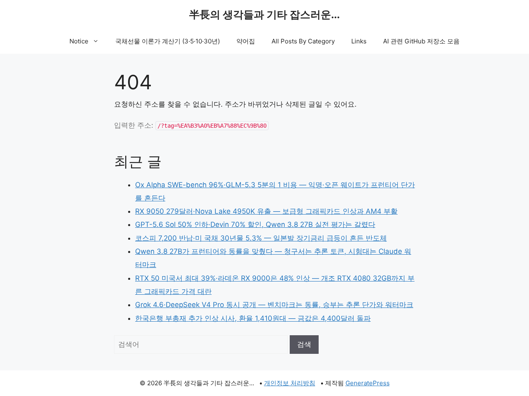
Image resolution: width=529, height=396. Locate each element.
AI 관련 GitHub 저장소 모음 (421, 41)
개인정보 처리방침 (289, 383)
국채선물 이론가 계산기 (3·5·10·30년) (167, 41)
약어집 (245, 41)
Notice (78, 41)
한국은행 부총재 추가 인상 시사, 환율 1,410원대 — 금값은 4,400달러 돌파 (253, 318)
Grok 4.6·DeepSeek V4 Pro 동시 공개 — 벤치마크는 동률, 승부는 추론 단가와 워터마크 (274, 305)
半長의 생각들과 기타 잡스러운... (264, 14)
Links (359, 41)
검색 (304, 344)
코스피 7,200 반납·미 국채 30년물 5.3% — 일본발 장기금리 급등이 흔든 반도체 (261, 238)
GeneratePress (368, 383)
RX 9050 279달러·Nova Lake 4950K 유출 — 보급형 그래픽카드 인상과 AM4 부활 (266, 211)
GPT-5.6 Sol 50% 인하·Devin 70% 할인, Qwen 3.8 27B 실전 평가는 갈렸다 (255, 224)
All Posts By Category (303, 41)
